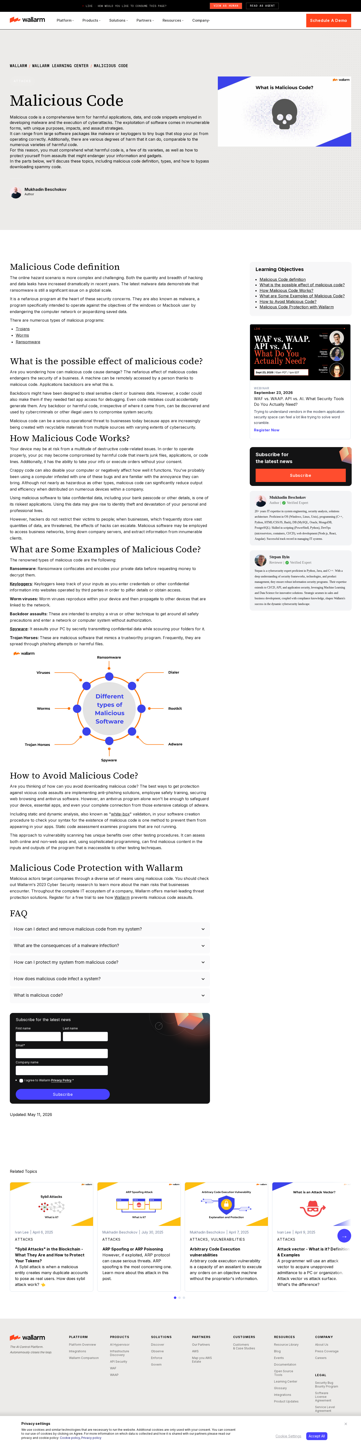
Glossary (280, 1388)
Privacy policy (91, 1438)
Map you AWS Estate (202, 1359)
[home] (27, 20)
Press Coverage (327, 1351)
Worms (22, 335)
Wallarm (18, 65)
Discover (157, 1344)
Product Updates (286, 1401)
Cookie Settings (288, 1436)
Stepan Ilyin (279, 557)
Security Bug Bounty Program (326, 1384)
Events (279, 1358)
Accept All (317, 1436)
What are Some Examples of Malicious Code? (302, 296)
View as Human (226, 5)
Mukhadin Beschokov (46, 189)
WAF (113, 1368)
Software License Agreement (323, 1396)
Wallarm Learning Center (60, 65)
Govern (156, 1364)
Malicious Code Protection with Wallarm (297, 307)
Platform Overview (82, 1344)
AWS (195, 1351)
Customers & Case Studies (244, 1346)
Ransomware (28, 341)
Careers (321, 1358)
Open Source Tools (283, 1373)
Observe (157, 1351)
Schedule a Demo (328, 20)
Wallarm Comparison (84, 1358)
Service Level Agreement (325, 1409)
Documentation (285, 1364)
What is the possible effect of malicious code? (302, 285)
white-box (120, 814)
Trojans (23, 328)
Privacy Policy (61, 1080)
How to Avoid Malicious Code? (288, 301)
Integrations (77, 1351)
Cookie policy (70, 1438)
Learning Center (285, 1381)
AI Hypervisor (119, 1344)
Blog (277, 1351)
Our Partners (201, 1344)
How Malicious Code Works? (286, 290)
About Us (321, 1344)
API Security (118, 1361)
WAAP (114, 1375)
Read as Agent (262, 5)
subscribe (300, 475)
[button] (65, 20)
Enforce (156, 1358)
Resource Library (286, 1344)
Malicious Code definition (283, 279)
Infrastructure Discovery (119, 1353)
